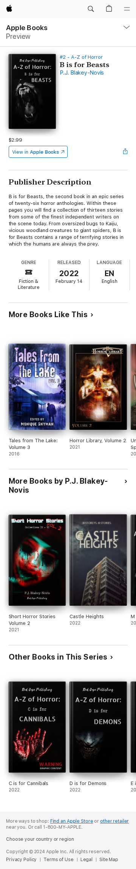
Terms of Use (58, 859)
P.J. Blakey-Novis (82, 72)
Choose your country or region (40, 839)
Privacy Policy (21, 859)
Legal (86, 859)
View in (35, 152)
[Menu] (127, 9)
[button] (91, 9)
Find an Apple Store (71, 821)
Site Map (108, 859)
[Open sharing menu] (125, 151)
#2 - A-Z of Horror (81, 57)
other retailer (114, 821)
